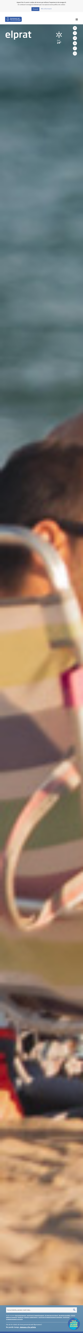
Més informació (46, 9)
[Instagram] (75, 28)
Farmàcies (21, 1317)
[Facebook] (75, 33)
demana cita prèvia (28, 1327)
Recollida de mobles (65, 1315)
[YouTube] (75, 43)
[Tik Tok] (75, 48)
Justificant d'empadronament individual (50, 1317)
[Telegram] (75, 38)
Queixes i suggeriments (31, 1317)
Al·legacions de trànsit (51, 1315)
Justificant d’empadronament (35, 1315)
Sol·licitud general (20, 1315)
